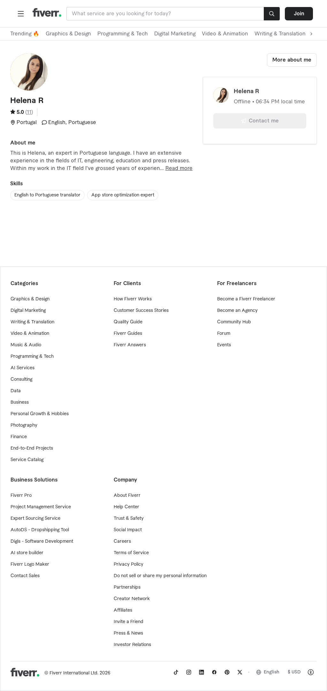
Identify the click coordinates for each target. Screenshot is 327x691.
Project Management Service (41, 507)
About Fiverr (127, 495)
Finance (19, 437)
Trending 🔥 (24, 33)
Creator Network (132, 599)
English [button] (271, 672)
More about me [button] (291, 59)
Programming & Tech (122, 33)
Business (20, 402)
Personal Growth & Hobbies (40, 414)
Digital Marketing (174, 33)
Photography (24, 425)
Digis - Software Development (42, 541)
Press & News (128, 633)
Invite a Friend (128, 622)
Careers (122, 541)
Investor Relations (132, 645)
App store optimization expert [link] (122, 195)
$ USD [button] (294, 672)
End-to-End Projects (32, 448)
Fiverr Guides (128, 333)
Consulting (21, 379)
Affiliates (123, 610)
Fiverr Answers (130, 345)
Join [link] (299, 13)
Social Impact (128, 530)
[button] (20, 13)
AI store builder (27, 553)
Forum (223, 333)
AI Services (22, 368)
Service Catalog (27, 460)
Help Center (126, 507)
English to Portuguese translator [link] (47, 195)
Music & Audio (26, 345)
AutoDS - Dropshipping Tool (40, 530)
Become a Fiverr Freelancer (246, 299)
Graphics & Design (68, 33)
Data (16, 391)
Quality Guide (128, 322)
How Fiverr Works (133, 299)
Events (224, 345)
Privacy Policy (128, 564)
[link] (176, 672)
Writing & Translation (32, 322)
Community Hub (234, 322)
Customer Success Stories (141, 310)
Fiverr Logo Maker (30, 564)
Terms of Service (131, 553)
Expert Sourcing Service (35, 518)
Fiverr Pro (21, 495)
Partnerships (127, 587)
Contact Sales (25, 576)
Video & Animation (225, 33)
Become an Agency (237, 310)
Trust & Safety (129, 518)
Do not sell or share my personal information (160, 576)
